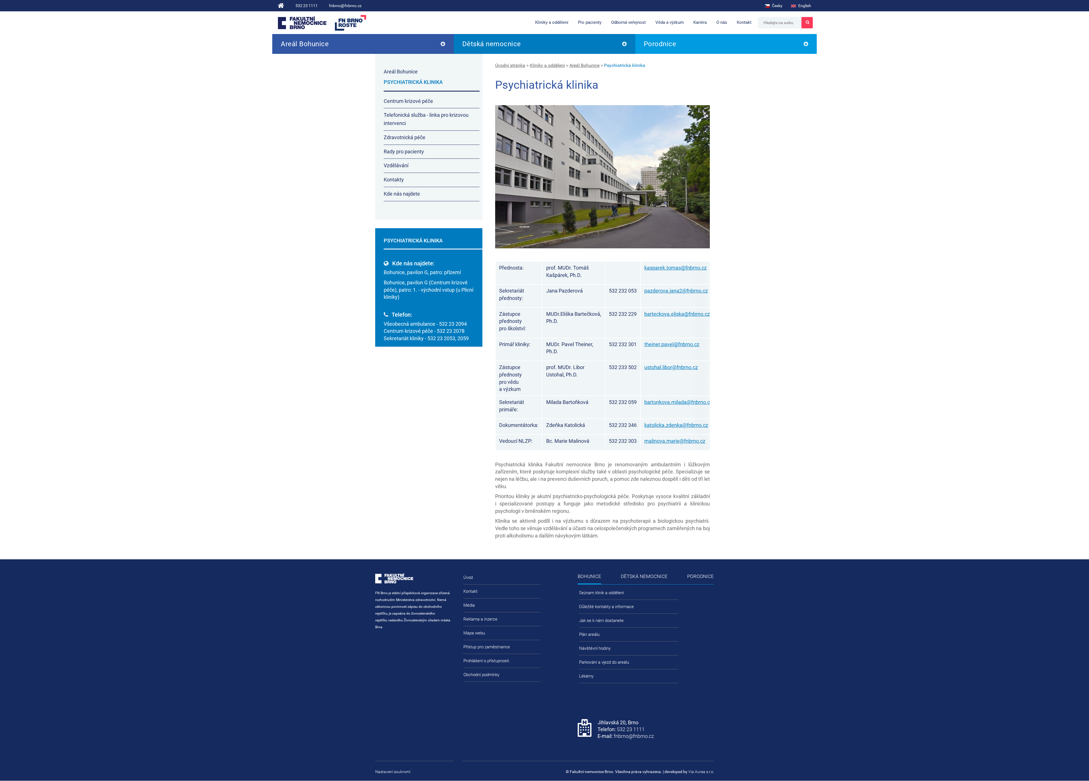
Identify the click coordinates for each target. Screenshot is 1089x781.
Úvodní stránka (510, 65)
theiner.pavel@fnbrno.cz (671, 344)
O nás (721, 22)
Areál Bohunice (305, 44)
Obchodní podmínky (481, 674)
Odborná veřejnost (628, 22)
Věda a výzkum (669, 22)
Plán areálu (589, 634)
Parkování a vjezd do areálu (604, 662)
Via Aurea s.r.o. (701, 771)
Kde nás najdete (402, 194)
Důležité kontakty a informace (606, 606)
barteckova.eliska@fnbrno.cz (677, 314)
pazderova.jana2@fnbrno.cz (676, 291)
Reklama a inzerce (480, 619)
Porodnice (660, 44)
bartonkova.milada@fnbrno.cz (678, 402)
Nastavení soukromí (392, 771)
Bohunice (589, 576)
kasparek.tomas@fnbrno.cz (675, 268)
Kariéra (700, 22)
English (804, 5)
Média (469, 605)
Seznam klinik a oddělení (601, 592)
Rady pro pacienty (404, 151)
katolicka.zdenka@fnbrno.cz (676, 425)
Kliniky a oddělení (551, 22)
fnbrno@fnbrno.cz (345, 5)
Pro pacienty (590, 22)
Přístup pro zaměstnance (486, 646)
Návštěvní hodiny (595, 648)
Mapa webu (474, 633)
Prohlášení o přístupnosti (486, 660)
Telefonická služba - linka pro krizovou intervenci (426, 119)
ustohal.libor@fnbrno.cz (671, 367)
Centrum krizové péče (408, 101)
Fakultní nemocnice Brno (302, 22)
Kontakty (394, 180)
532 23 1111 (307, 5)
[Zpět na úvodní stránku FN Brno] (281, 5)
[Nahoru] (1073, 758)
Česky (776, 5)
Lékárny (586, 676)
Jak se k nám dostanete (601, 620)
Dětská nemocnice (491, 44)
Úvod (468, 577)
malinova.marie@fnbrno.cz (674, 441)
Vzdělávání (396, 165)
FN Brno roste (350, 23)
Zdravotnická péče (404, 137)
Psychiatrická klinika (624, 65)
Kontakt (744, 22)
